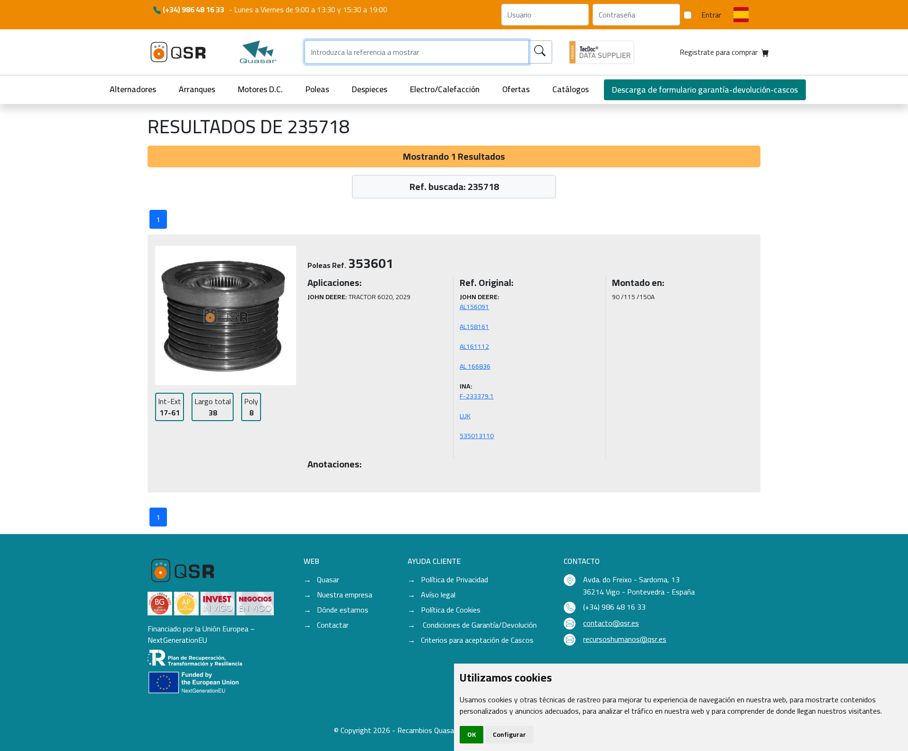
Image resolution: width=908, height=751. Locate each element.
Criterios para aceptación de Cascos (477, 640)
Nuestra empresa (344, 594)
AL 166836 (475, 366)
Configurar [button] (509, 734)
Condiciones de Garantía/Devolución (479, 624)
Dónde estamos (342, 609)
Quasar (328, 579)
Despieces (369, 89)
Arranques (197, 89)
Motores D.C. (260, 89)
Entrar (711, 15)
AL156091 (474, 307)
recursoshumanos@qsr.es (624, 639)
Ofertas (516, 89)
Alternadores (133, 89)
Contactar (333, 624)
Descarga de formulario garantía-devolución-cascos (705, 89)
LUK (465, 416)
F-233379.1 (477, 396)
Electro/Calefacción (445, 89)
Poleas (317, 89)
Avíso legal (438, 594)
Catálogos (570, 89)
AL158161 (474, 326)
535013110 (477, 436)
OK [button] (471, 734)
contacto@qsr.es (611, 623)
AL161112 (474, 346)
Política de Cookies (450, 609)
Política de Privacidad (454, 579)
